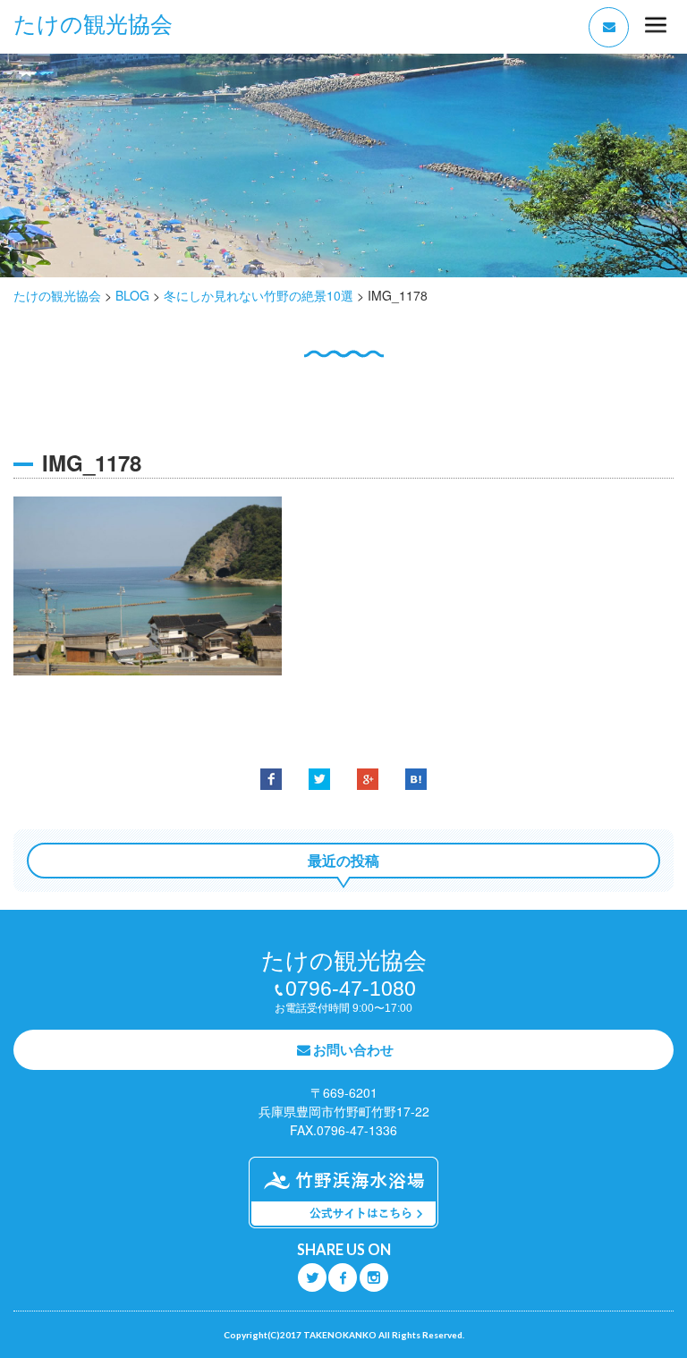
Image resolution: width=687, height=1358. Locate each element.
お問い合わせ (353, 1049)
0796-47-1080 (350, 988)
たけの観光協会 (93, 24)
